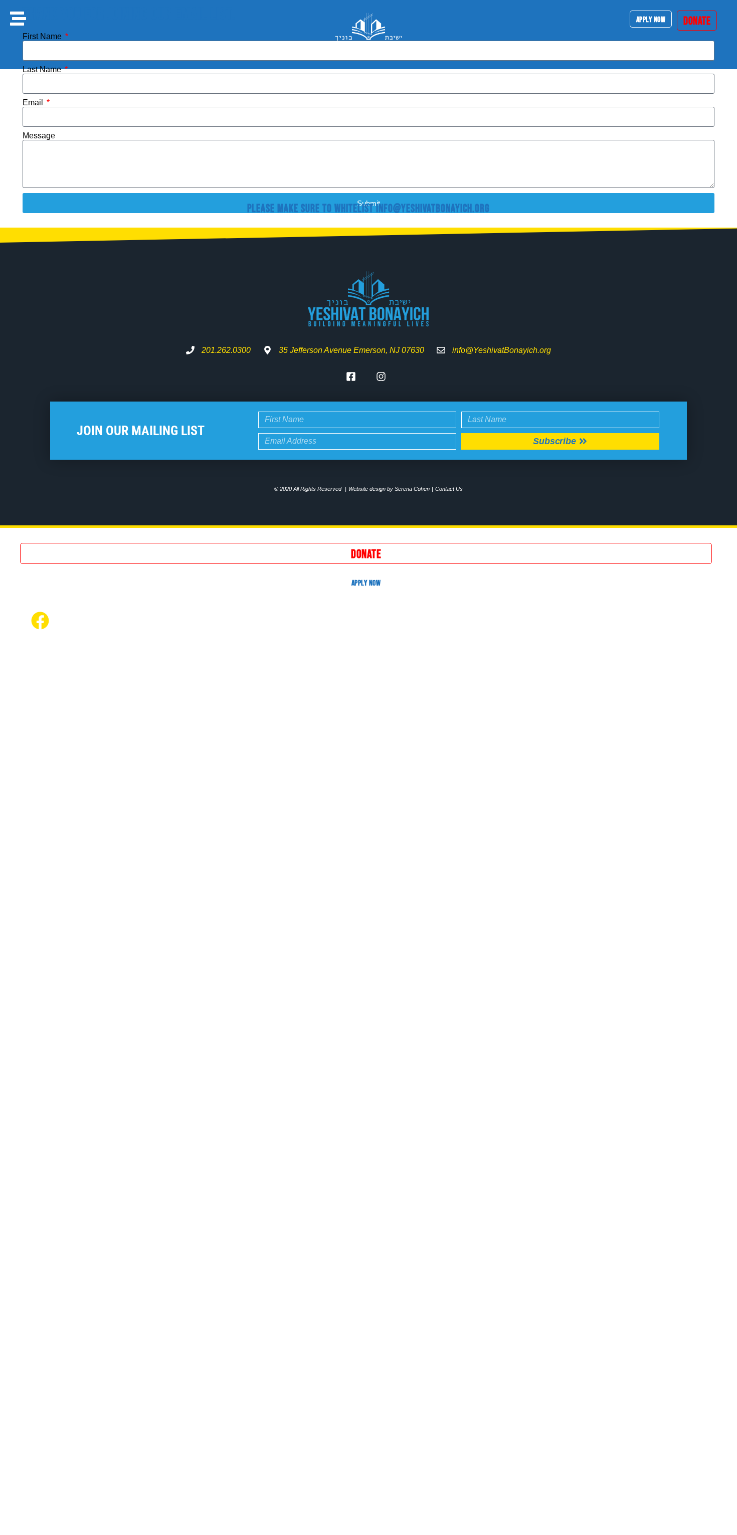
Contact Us (449, 489)
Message (39, 136)
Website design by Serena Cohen (389, 489)
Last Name (43, 70)
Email (34, 103)
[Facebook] (40, 621)
